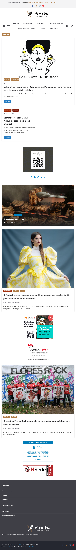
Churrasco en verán (14, 219)
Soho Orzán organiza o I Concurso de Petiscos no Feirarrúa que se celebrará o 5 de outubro (37, 88)
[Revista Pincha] (4, 26)
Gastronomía (28, 23)
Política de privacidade (8, 515)
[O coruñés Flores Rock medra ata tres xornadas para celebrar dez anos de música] (38, 389)
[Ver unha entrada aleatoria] (72, 26)
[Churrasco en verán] (38, 186)
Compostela (53, 28)
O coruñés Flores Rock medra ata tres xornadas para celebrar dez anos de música (36, 423)
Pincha (17, 223)
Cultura (16, 23)
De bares (15, 110)
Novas (22, 291)
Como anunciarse (7, 491)
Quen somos (5, 511)
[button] (62, 23)
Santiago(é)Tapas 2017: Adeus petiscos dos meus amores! (17, 121)
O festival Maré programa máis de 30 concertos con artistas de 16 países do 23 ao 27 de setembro (36, 297)
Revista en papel (55, 23)
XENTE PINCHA (40, 23)
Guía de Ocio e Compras (26, 28)
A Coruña (42, 28)
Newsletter (5, 499)
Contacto (4, 495)
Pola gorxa (18, 215)
